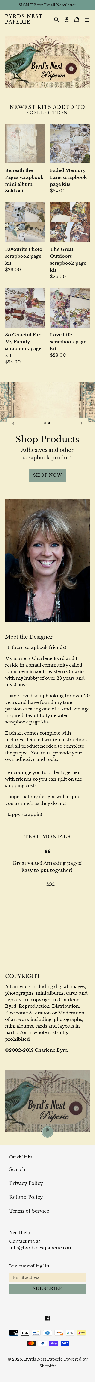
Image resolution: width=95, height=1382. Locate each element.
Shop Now (47, 467)
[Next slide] (82, 423)
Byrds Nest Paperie (24, 19)
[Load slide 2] (49, 423)
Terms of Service (29, 1203)
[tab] (40, 947)
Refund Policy (26, 1189)
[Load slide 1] (45, 423)
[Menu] (87, 19)
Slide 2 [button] (47, 947)
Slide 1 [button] (40, 947)
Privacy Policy (26, 1175)
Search (17, 1162)
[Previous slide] (13, 423)
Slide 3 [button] (54, 947)
